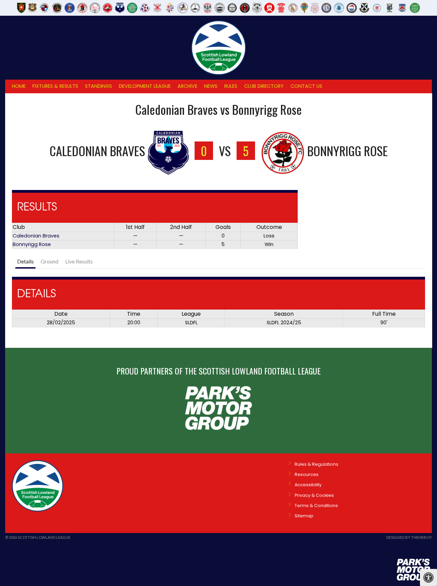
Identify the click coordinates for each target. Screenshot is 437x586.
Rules (230, 86)
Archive (187, 86)
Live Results (79, 261)
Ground (49, 261)
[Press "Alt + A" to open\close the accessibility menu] (428, 577)
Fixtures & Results (55, 86)
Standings (98, 86)
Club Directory (264, 86)
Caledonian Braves (36, 235)
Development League (145, 86)
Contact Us (306, 86)
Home (19, 86)
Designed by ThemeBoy (409, 537)
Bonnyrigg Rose (32, 244)
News (210, 86)
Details (25, 261)
